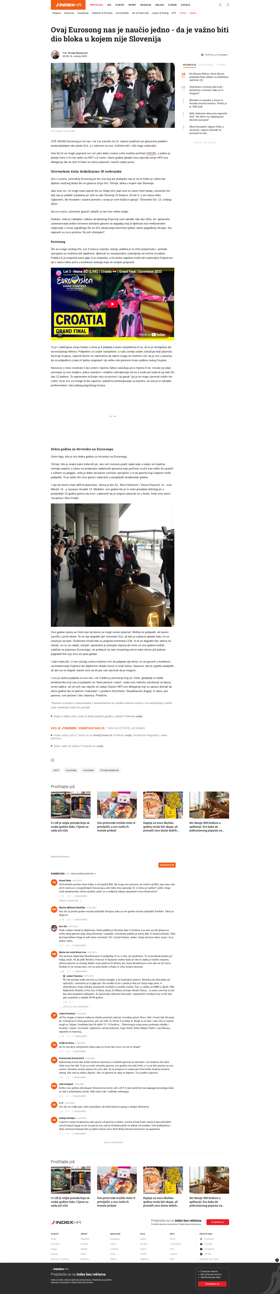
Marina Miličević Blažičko (72, 907)
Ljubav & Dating (160, 13)
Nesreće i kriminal (60, 1259)
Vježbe (183, 13)
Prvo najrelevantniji (82, 874)
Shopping (114, 1239)
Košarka (85, 1259)
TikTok (207, 1254)
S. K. (61, 1103)
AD (54, 1119)
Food (112, 1254)
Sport (132, 5)
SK (54, 1104)
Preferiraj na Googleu (216, 55)
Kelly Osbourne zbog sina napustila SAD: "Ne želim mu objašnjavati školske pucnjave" (208, 116)
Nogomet (85, 1239)
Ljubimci (114, 1249)
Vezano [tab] (221, 65)
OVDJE (150, 153)
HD (54, 882)
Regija (54, 1249)
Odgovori (144, 1259)
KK (54, 1060)
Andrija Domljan (67, 1118)
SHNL (83, 1254)
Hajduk (84, 1249)
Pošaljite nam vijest (209, 1259)
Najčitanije (83, 13)
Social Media (122, 13)
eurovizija (88, 770)
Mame (113, 1259)
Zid (109, 5)
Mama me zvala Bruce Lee (72, 952)
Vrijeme (173, 1254)
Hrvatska (55, 1244)
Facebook (209, 1239)
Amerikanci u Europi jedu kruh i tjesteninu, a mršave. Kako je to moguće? (206, 90)
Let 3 (56, 770)
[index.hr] (68, 5)
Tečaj (172, 1239)
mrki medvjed (66, 1084)
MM (54, 909)
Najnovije (69, 13)
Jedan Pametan (74, 976)
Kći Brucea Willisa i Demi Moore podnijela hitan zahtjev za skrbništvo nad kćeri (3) (209, 77)
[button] (55, 804)
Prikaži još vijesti (204, 142)
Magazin (56, 13)
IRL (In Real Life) (140, 13)
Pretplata (96, 5)
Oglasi (159, 5)
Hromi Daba (65, 880)
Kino (172, 1249)
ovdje (128, 735)
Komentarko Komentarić (71, 1058)
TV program (175, 1244)
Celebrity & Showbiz (102, 13)
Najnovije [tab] (189, 65)
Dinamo (84, 1244)
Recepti (144, 1244)
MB (54, 954)
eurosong (70, 770)
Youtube (208, 1244)
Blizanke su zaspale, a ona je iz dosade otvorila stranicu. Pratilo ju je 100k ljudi (208, 103)
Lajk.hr (143, 1249)
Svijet (53, 1239)
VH (54, 1044)
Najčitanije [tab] (206, 65)
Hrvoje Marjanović (78, 53)
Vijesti (119, 5)
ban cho (63, 926)
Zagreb (54, 1254)
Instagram (209, 1249)
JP (64, 976)
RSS (172, 1259)
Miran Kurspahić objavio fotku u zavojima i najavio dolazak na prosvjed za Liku (206, 130)
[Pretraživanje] (226, 5)
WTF (174, 13)
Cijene (172, 5)
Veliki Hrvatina (66, 1043)
